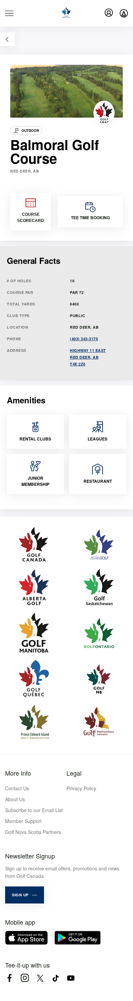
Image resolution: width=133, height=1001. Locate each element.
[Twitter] (40, 978)
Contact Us (17, 788)
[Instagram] (24, 978)
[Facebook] (9, 978)
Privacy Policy (81, 788)
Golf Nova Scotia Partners (33, 831)
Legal (74, 772)
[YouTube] (70, 978)
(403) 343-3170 (84, 338)
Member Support (23, 821)
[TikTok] (55, 978)
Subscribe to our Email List (34, 810)
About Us (15, 799)
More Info (18, 772)
